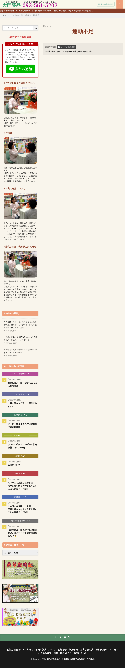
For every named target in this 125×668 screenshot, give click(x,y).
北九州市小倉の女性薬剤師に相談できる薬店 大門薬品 (70, 659)
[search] (35, 28)
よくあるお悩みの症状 (21, 15)
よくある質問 (44, 653)
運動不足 (36, 15)
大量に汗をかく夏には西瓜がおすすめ (22, 405)
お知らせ (62, 649)
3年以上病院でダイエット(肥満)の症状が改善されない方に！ (70, 51)
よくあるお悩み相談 (67, 47)
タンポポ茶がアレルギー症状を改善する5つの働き (22, 446)
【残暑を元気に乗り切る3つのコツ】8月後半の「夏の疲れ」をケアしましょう (20, 338)
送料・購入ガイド (62, 653)
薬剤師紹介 (101, 649)
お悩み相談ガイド (15, 649)
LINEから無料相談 (105, 4)
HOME (7, 15)
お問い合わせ (80, 653)
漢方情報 (73, 649)
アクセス (113, 649)
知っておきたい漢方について (41, 649)
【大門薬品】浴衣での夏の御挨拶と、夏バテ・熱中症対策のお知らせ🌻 (22, 533)
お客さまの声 (87, 649)
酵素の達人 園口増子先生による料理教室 (22, 384)
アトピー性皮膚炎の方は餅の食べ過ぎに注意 (22, 425)
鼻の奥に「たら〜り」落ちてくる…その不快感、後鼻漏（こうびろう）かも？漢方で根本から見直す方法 (20, 325)
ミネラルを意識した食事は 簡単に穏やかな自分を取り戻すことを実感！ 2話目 (23, 485)
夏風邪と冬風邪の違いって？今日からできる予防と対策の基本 (20, 350)
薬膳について (14, 465)
